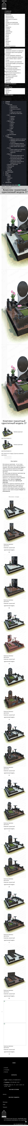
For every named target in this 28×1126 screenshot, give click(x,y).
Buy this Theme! (15, 185)
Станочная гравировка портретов (14, 57)
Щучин (7, 92)
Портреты (8, 33)
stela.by (4, 1094)
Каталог (8, 13)
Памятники (8, 14)
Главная (8, 11)
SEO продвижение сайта (20, 1124)
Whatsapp (5, 1102)
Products (8, 186)
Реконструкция (9, 77)
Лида (7, 93)
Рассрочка (9, 95)
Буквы (7, 36)
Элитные (8, 30)
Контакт (6, 1071)
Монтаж (8, 80)
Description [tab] (8, 457)
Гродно (7, 88)
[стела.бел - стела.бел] (4, 6)
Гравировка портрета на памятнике (15, 50)
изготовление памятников (17, 473)
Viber (4, 1104)
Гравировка (8, 49)
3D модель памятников (11, 76)
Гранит (7, 42)
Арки (7, 20)
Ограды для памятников (12, 22)
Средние (8, 28)
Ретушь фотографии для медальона (14, 63)
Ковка (7, 39)
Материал (8, 41)
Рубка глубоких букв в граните (13, 58)
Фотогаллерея (10, 84)
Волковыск (8, 90)
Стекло (7, 44)
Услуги (7, 47)
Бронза (7, 35)
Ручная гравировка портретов (13, 55)
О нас (7, 85)
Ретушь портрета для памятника (14, 61)
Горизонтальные (10, 17)
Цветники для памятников (12, 24)
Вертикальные (9, 16)
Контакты (8, 87)
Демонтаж (8, 82)
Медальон (8, 65)
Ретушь (7, 60)
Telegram (5, 1107)
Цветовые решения (10, 46)
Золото (7, 38)
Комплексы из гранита (11, 19)
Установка (8, 79)
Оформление (9, 31)
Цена (7, 25)
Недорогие (8, 27)
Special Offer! (5, 185)
